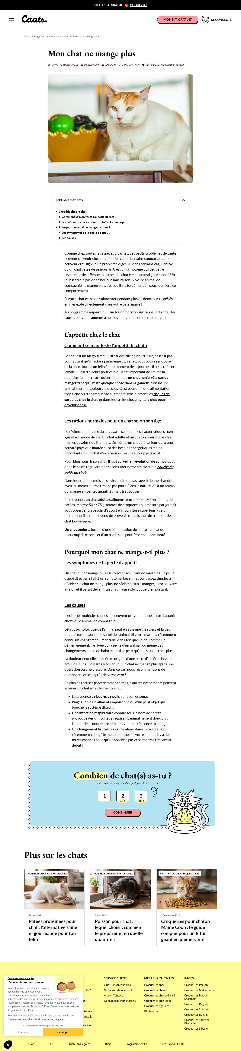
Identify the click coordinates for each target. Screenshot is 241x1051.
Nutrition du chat (58, 36)
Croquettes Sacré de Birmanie (197, 1021)
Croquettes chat (154, 985)
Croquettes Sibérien (196, 1028)
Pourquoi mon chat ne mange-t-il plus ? (84, 227)
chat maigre (120, 589)
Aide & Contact (113, 995)
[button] (7, 1044)
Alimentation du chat (172, 65)
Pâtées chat (151, 1011)
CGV (31, 1044)
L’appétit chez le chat (72, 211)
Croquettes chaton (155, 990)
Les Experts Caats (173, 1044)
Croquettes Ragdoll (196, 1004)
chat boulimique (77, 521)
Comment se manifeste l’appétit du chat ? (89, 216)
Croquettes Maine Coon (199, 990)
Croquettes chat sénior (158, 1000)
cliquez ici (138, 5)
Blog (108, 1044)
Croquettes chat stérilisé (159, 995)
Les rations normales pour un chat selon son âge (93, 222)
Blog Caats (39, 36)
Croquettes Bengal (196, 1014)
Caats (27, 36)
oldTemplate (152, 65)
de (106, 696)
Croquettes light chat (157, 1006)
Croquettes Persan (196, 985)
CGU (51, 1044)
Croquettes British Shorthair (195, 997)
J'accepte (63, 1032)
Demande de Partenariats (120, 1000)
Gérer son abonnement (118, 990)
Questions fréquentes (117, 985)
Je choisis (23, 1032)
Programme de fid (136, 1044)
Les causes (69, 238)
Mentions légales (79, 1044)
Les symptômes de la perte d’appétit (86, 232)
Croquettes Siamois (196, 1009)
